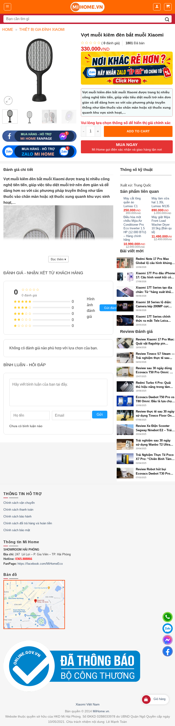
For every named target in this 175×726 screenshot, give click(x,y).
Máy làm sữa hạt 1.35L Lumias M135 (160, 202)
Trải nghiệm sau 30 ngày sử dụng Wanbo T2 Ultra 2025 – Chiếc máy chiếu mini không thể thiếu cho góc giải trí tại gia (153, 443)
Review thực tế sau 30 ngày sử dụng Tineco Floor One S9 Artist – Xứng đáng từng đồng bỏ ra (155, 414)
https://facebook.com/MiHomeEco (40, 563)
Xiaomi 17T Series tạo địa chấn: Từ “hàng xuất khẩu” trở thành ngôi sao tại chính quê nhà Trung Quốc (155, 290)
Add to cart (138, 131)
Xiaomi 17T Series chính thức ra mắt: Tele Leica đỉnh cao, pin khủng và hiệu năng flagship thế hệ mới (154, 319)
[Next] (71, 119)
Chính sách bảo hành (17, 516)
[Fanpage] (167, 651)
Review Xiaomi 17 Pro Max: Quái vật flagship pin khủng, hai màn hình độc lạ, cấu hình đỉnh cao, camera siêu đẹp (155, 342)
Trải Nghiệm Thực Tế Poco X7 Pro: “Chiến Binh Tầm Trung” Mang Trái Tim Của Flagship (155, 457)
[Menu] (7, 6)
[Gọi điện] (167, 617)
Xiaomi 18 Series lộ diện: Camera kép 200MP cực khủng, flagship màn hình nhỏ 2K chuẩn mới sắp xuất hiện (155, 304)
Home (7, 29)
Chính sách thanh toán (18, 509)
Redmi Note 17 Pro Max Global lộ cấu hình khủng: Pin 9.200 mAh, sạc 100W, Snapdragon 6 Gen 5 (154, 261)
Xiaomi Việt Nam (88, 704)
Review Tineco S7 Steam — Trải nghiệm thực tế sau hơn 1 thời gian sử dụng (155, 356)
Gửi (100, 414)
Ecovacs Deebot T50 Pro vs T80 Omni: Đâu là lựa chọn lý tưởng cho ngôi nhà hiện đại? (155, 399)
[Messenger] (167, 640)
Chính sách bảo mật (16, 530)
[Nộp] (167, 19)
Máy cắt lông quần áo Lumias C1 (132, 202)
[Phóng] (8, 100)
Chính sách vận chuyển (19, 502)
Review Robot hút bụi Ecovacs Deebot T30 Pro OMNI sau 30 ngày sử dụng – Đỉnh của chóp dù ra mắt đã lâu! (155, 471)
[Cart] (168, 6)
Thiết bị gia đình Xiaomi (41, 29)
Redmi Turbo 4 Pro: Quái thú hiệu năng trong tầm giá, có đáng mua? (153, 385)
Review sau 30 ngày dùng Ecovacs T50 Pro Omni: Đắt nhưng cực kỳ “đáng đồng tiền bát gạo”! (155, 370)
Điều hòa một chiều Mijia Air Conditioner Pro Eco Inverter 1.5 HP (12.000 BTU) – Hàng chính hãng (135, 228)
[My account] (157, 6)
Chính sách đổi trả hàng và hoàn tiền (27, 523)
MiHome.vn (101, 711)
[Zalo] (167, 628)
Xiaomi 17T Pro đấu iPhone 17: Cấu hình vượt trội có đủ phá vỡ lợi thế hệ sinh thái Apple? (155, 275)
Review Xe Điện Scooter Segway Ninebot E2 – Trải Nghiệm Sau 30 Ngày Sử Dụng (154, 428)
